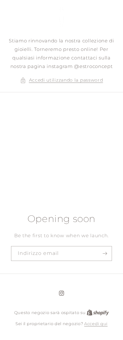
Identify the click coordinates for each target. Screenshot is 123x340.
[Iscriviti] (105, 253)
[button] (61, 80)
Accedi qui (96, 323)
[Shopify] (98, 312)
